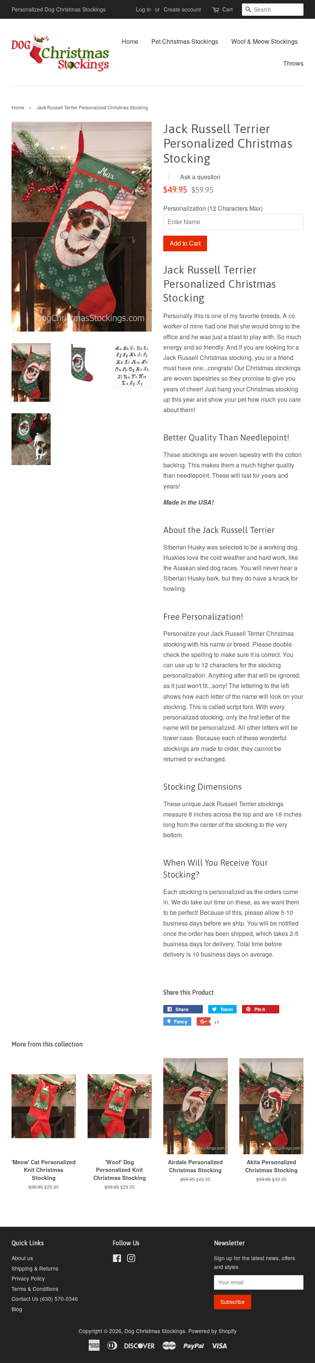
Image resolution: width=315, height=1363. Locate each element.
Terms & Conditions (35, 1288)
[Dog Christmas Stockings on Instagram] (131, 1259)
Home (130, 41)
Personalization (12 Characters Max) (213, 208)
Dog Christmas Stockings (154, 1331)
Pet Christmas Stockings (184, 41)
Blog (17, 1309)
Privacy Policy (28, 1278)
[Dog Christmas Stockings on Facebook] (117, 1259)
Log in (143, 9)
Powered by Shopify (212, 1331)
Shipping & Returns (35, 1268)
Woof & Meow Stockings (264, 41)
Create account (182, 9)
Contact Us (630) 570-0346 (45, 1298)
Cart (227, 9)
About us (22, 1258)
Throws (293, 63)
